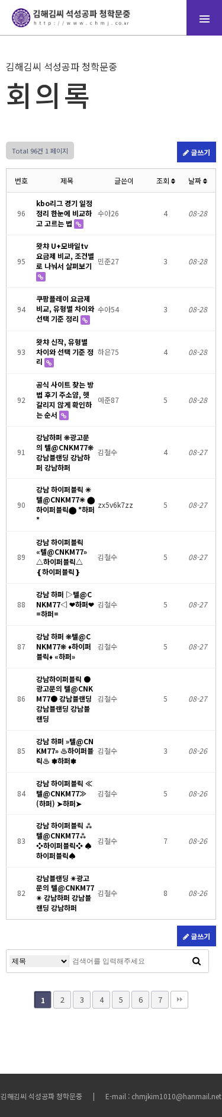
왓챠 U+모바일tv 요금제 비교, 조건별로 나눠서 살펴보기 (65, 256)
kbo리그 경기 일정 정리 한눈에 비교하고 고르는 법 (64, 213)
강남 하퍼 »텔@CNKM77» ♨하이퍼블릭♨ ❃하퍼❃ (65, 751)
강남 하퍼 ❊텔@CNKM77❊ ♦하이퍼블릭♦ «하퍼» (63, 646)
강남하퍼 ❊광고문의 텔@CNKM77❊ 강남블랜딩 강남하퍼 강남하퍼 (65, 452)
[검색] (196, 961)
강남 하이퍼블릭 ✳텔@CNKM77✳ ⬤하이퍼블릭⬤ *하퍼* (65, 504)
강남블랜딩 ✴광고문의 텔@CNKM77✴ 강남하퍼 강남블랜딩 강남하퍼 (65, 893)
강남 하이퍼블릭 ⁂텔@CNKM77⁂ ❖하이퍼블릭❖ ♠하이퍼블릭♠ (64, 840)
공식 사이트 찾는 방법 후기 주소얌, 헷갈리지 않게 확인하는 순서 (65, 399)
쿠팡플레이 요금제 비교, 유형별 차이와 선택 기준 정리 (65, 308)
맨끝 (179, 1000)
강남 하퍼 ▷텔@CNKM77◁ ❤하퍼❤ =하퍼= (65, 604)
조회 (163, 180)
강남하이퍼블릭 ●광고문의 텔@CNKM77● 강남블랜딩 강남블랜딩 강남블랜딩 (64, 699)
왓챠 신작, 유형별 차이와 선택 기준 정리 (65, 352)
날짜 (195, 180)
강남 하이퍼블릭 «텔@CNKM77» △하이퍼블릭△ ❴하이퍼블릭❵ (61, 557)
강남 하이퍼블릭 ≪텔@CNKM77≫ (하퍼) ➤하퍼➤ (64, 793)
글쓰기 (199, 152)
